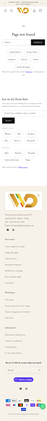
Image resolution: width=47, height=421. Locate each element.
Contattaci (9, 282)
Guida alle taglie (23, 67)
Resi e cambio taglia (13, 276)
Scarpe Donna (15, 52)
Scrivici (29, 71)
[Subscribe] (39, 370)
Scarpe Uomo (32, 52)
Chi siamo (9, 299)
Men (19, 134)
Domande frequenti (13, 264)
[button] (6, 11)
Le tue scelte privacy (13, 353)
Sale (6, 140)
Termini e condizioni (13, 340)
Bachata (18, 153)
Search (38, 42)
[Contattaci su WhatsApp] (42, 406)
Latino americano (12, 160)
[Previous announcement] (5, 3)
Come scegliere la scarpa (15, 246)
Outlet (35, 59)
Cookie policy (11, 347)
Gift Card (9, 318)
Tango (27, 160)
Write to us (23, 167)
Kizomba (31, 153)
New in (17, 140)
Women (8, 134)
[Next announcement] (42, 3)
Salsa (7, 153)
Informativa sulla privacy (15, 334)
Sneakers (12, 59)
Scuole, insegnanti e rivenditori (18, 311)
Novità (24, 59)
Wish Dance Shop (19, 414)
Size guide (31, 140)
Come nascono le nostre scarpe (17, 305)
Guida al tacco (11, 258)
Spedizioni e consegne (14, 270)
